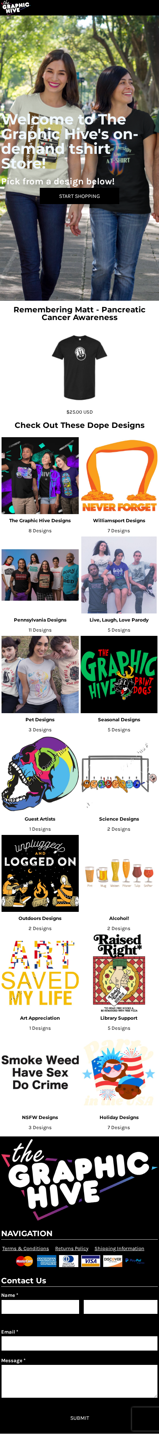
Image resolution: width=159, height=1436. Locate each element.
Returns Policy (71, 1248)
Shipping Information (119, 1248)
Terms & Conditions (25, 1248)
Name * (9, 1295)
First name (11, 1317)
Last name (93, 1317)
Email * (9, 1332)
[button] (138, 8)
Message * (13, 1360)
